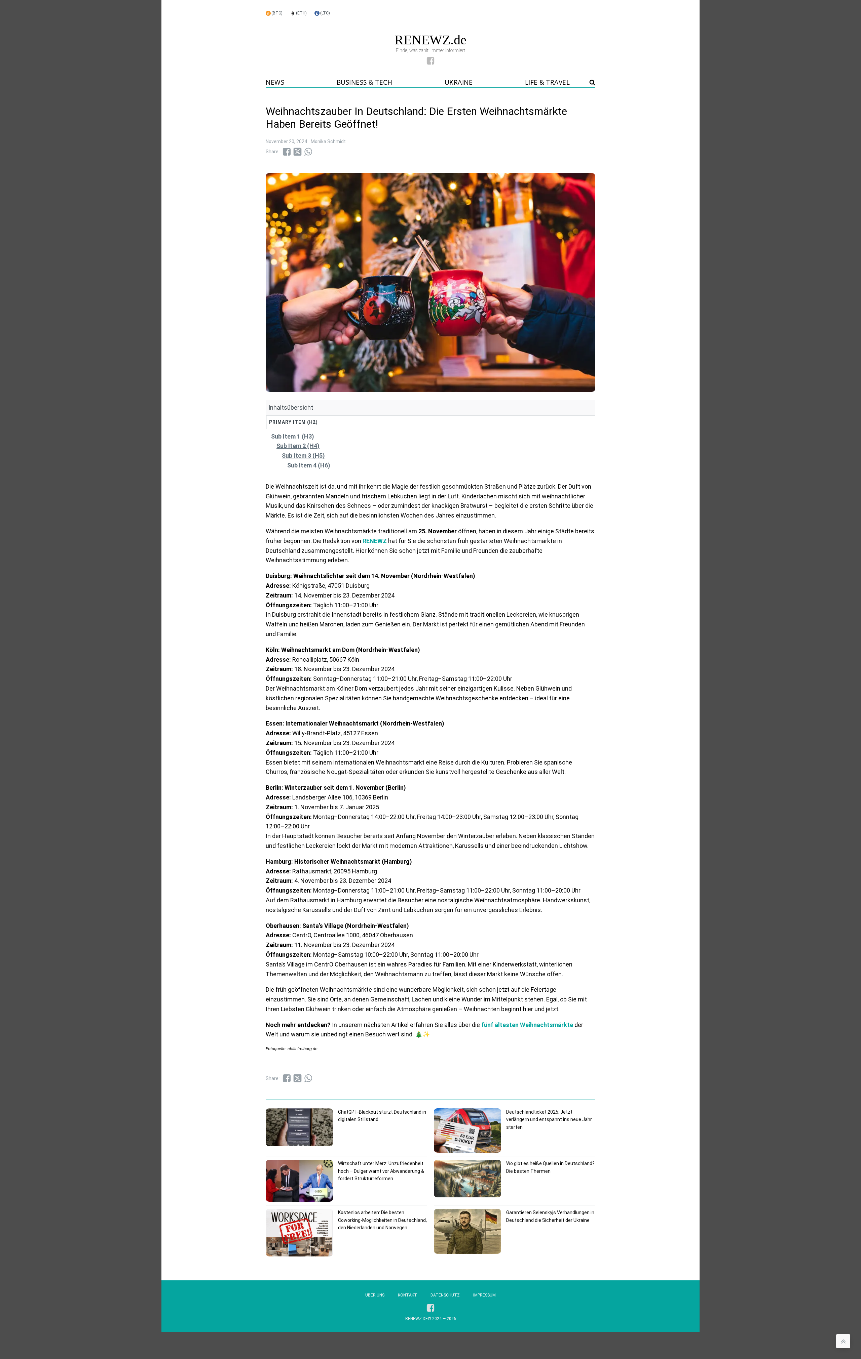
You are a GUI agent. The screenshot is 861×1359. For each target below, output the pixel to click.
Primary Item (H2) (293, 422)
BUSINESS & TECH (364, 82)
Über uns (374, 1295)
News (275, 82)
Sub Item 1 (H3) (292, 436)
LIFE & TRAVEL (547, 82)
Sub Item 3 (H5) (303, 455)
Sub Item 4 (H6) (308, 465)
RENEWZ (375, 540)
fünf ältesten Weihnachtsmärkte (527, 1024)
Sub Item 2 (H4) (298, 445)
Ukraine (459, 82)
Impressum (484, 1295)
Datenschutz (445, 1295)
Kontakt (407, 1295)
